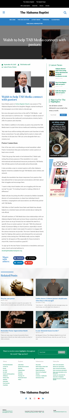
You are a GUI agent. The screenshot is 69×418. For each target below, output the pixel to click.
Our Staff (5, 372)
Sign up (63, 114)
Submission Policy (40, 377)
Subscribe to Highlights (58, 376)
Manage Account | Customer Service (59, 379)
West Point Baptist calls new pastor (60, 83)
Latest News (35, 19)
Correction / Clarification (41, 375)
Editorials (20, 368)
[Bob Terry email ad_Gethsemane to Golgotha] (58, 138)
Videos (19, 379)
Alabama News (21, 370)
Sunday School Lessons (23, 366)
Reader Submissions (40, 370)
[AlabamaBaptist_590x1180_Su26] (58, 178)
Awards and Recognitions (8, 374)
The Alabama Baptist (28, 2)
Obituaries (20, 374)
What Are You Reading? (41, 372)
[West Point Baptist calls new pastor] (52, 84)
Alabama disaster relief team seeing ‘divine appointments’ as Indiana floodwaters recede (61, 72)
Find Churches (6, 383)
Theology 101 (21, 375)
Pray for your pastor (8, 298)
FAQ (43, 412)
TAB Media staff (25, 64)
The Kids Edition (23, 19)
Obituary (38, 374)
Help (40, 412)
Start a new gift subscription (59, 368)
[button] (65, 12)
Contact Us (5, 366)
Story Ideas (38, 364)
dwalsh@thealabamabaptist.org (12, 251)
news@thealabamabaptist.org (59, 411)
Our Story (5, 370)
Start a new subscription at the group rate (60, 373)
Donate (4, 368)
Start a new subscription (58, 364)
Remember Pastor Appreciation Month (14, 331)
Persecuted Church (22, 377)
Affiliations (5, 375)
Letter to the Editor (40, 368)
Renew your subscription (58, 366)
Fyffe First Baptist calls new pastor (60, 91)
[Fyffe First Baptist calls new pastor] (52, 93)
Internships (5, 381)
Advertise (5, 379)
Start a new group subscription (60, 370)
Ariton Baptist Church (22, 104)
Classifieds (55, 19)
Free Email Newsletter (34, 23)
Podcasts (20, 372)
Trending (46, 19)
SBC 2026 (12, 19)
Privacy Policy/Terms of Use (31, 412)
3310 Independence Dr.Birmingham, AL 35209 (8, 412)
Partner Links (6, 377)
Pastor (14, 67)
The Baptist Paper (41, 2)
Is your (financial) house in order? (47, 331)
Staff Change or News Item (42, 366)
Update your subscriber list (59, 375)
